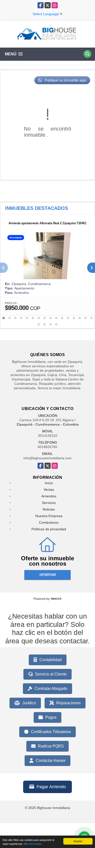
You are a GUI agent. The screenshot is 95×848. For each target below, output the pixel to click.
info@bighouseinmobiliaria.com (47, 458)
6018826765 (47, 447)
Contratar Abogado (51, 688)
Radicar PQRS (51, 746)
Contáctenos (48, 522)
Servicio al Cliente (51, 674)
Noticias (49, 509)
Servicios (49, 503)
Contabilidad (50, 660)
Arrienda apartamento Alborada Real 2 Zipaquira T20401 (47, 223)
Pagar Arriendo (51, 786)
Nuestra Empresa (48, 516)
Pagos (51, 717)
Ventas (49, 489)
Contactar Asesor (51, 760)
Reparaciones (68, 703)
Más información (33, 844)
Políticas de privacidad (48, 529)
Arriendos (48, 496)
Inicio (49, 483)
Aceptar (78, 841)
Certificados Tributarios (51, 732)
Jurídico (29, 703)
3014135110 (47, 436)
